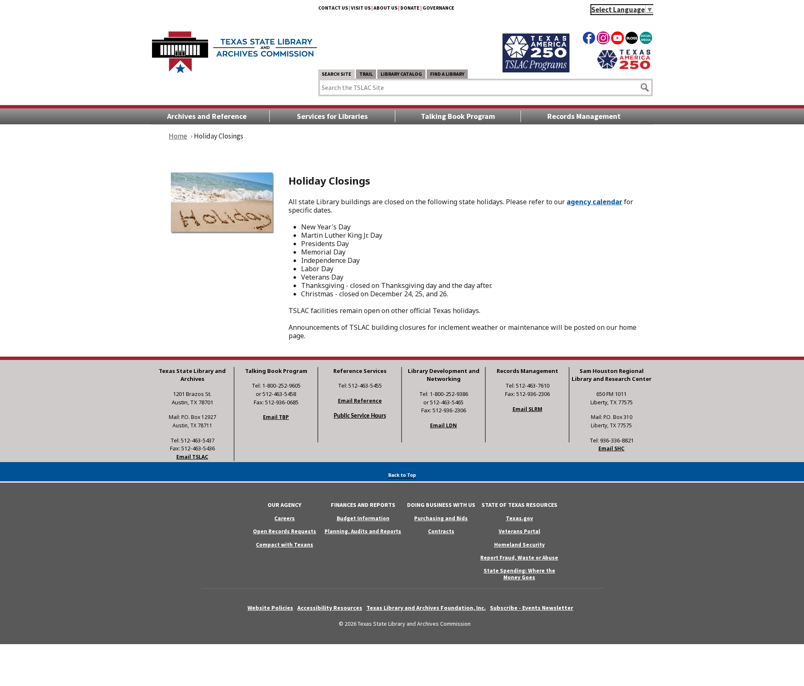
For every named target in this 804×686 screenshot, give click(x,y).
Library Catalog (401, 74)
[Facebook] (588, 39)
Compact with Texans (284, 544)
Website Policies (270, 607)
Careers (284, 518)
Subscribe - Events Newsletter (531, 607)
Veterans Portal (519, 531)
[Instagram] (603, 39)
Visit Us (361, 8)
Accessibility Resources (329, 607)
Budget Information (363, 518)
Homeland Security (519, 544)
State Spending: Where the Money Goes (519, 574)
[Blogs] (631, 39)
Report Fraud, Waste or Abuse (519, 557)
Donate (410, 8)
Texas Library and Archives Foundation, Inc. (426, 607)
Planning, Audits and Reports (363, 531)
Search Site (336, 74)
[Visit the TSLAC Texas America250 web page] (536, 70)
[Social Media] (645, 39)
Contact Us (333, 8)
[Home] (234, 48)
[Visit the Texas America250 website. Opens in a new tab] (623, 68)
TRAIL (366, 74)
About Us (385, 8)
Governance (438, 8)
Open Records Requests (284, 531)
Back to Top (402, 475)
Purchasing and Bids (441, 518)
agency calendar (594, 201)
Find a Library (447, 74)
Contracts (441, 531)
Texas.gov (519, 518)
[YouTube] (617, 39)
